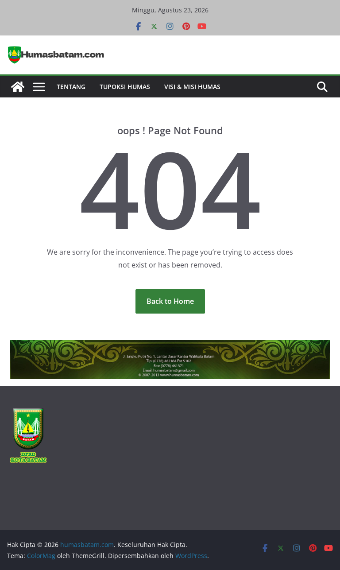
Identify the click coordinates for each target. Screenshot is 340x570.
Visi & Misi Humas (192, 86)
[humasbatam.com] (17, 86)
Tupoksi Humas (125, 86)
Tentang (71, 86)
